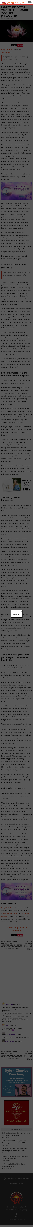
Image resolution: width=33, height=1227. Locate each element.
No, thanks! (16, 614)
